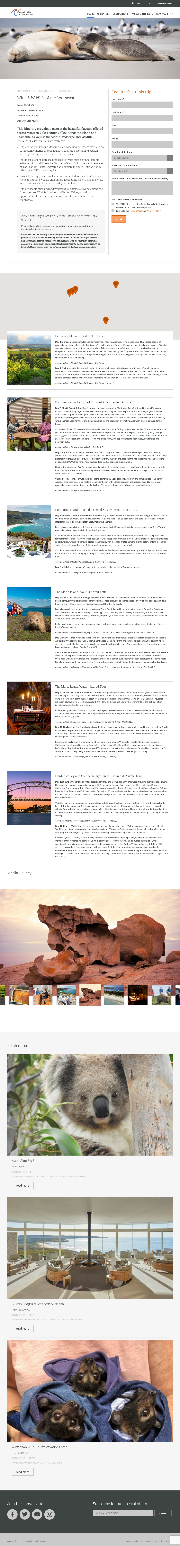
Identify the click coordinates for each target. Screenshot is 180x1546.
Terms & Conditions (144, 1541)
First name (117, 98)
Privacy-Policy (153, 210)
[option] (90, 48)
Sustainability (164, 3)
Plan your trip (164, 14)
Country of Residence (123, 152)
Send (119, 219)
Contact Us (169, 1541)
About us (142, 3)
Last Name (117, 112)
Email (115, 125)
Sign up (162, 1513)
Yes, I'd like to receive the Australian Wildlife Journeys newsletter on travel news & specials (142, 205)
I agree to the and (138, 210)
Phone (115, 138)
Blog (151, 3)
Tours (90, 14)
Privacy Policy (158, 1541)
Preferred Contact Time (124, 165)
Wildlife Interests (142, 14)
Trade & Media (130, 1541)
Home (133, 3)
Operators (103, 14)
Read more (23, 1186)
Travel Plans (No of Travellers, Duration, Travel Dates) (140, 178)
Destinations (120, 14)
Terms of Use (135, 210)
